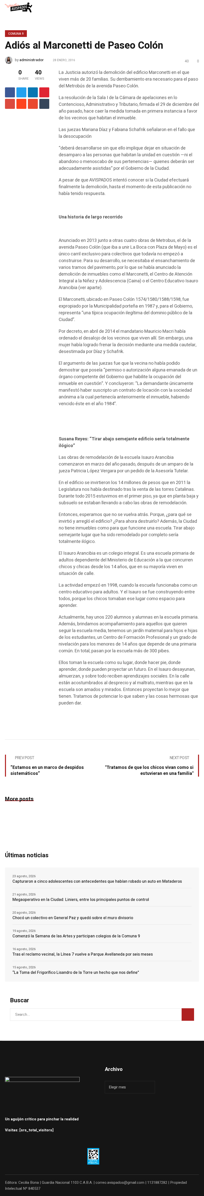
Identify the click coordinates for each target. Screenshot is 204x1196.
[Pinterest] (44, 92)
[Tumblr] (44, 104)
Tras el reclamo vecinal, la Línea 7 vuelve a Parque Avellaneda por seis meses (82, 954)
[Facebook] (10, 92)
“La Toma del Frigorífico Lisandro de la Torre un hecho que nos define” (75, 973)
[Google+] (10, 104)
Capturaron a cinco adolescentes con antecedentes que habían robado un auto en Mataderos (97, 881)
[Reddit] (21, 104)
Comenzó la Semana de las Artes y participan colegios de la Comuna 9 (76, 936)
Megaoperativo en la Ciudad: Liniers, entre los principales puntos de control (80, 900)
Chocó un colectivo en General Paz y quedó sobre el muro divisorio (72, 918)
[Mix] (33, 104)
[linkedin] (33, 92)
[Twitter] (21, 92)
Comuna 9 (16, 33)
